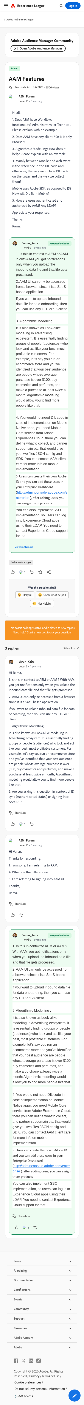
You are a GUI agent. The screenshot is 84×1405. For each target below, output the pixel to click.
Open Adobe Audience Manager (41, 48)
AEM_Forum (27, 96)
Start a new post (37, 632)
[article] (42, 743)
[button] (22, 87)
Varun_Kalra (30, 243)
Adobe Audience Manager (20, 19)
